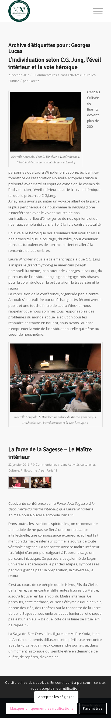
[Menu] (95, 11)
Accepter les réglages (56, 697)
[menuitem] (95, 11)
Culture (13, 81)
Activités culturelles (81, 75)
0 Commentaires (45, 75)
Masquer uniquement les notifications (42, 708)
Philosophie (29, 470)
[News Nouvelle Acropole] (46, 11)
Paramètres (92, 708)
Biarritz (34, 81)
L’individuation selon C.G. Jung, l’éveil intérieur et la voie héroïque (54, 63)
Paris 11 (52, 470)
